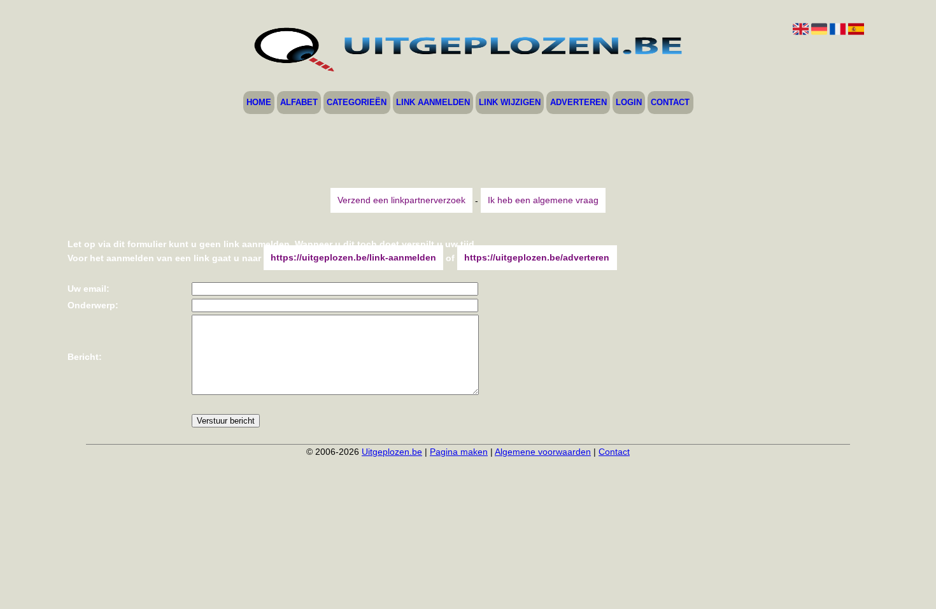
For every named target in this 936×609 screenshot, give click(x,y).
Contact (670, 103)
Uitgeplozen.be (392, 452)
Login (629, 103)
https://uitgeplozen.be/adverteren (536, 258)
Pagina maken (459, 452)
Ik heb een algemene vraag (543, 201)
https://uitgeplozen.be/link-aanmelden (353, 258)
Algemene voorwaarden (543, 452)
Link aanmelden (433, 103)
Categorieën (356, 103)
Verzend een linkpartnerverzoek (401, 201)
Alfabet (299, 103)
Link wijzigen (510, 103)
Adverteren (578, 103)
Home (258, 103)
